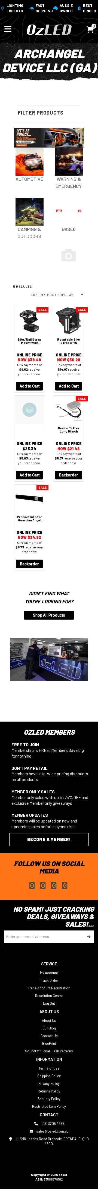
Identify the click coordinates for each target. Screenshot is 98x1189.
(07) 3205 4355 (52, 1123)
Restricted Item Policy (49, 1106)
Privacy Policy (49, 1083)
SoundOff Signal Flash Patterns (49, 1051)
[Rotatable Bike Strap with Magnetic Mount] (68, 321)
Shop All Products (49, 615)
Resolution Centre (49, 995)
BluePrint (49, 1043)
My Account (49, 973)
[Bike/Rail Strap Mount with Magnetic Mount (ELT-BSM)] (29, 321)
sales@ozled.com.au (52, 1131)
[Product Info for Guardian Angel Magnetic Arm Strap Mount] (29, 498)
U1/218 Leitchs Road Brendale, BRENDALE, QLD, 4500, (53, 1141)
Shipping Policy (49, 1076)
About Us (49, 1020)
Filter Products (40, 113)
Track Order (49, 980)
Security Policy (49, 1099)
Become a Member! (49, 839)
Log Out (49, 1003)
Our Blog (49, 1028)
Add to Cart (29, 386)
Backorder (68, 475)
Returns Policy (49, 1091)
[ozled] (49, 29)
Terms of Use (49, 1068)
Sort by (37, 294)
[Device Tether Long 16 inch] (68, 410)
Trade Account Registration (49, 988)
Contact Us (49, 1036)
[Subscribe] (88, 936)
